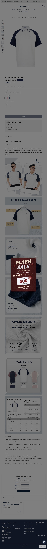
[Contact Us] (44, 542)
